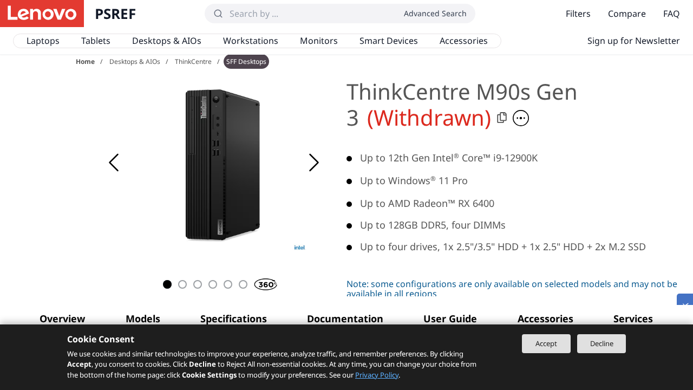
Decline (601, 343)
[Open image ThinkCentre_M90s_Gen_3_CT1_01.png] (216, 162)
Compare (627, 14)
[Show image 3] (197, 284)
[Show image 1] (167, 284)
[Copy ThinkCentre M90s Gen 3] (501, 117)
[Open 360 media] (258, 282)
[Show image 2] (182, 284)
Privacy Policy (376, 375)
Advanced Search (435, 13)
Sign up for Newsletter (633, 41)
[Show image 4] (212, 284)
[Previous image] (114, 162)
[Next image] (314, 162)
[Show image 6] (243, 284)
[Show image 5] (228, 284)
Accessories (464, 41)
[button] (521, 118)
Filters (578, 14)
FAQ (671, 14)
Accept (546, 343)
